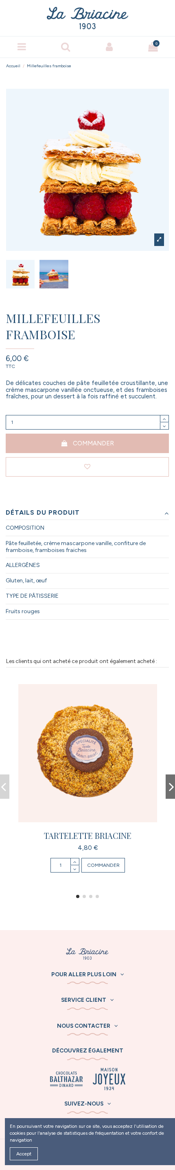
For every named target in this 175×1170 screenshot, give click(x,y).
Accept (23, 1154)
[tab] (87, 513)
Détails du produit (43, 512)
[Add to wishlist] (87, 467)
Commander (93, 443)
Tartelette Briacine (87, 835)
